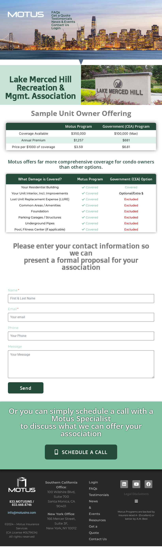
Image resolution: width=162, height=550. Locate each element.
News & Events (63, 21)
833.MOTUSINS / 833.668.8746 (21, 503)
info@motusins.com (22, 513)
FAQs (55, 12)
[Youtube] (136, 484)
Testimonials (61, 18)
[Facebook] (149, 484)
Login (56, 28)
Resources (90, 520)
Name (13, 290)
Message (15, 346)
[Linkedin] (124, 484)
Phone (13, 328)
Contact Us (60, 25)
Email (13, 309)
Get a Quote (61, 15)
